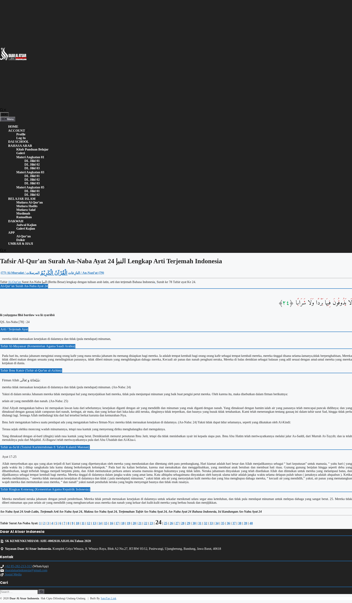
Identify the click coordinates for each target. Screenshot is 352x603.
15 (105, 523)
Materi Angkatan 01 (30, 157)
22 (145, 523)
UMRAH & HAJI (20, 243)
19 (128, 523)
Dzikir (20, 240)
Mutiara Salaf (25, 209)
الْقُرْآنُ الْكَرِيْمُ (53, 272)
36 (228, 523)
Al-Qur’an (23, 236)
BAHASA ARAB (20, 145)
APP (11, 232)
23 (151, 523)
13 (94, 523)
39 (245, 523)
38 (239, 523)
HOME (13, 126)
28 (182, 523)
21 (140, 523)
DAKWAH (15, 221)
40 (251, 523)
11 (83, 523)
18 (122, 523)
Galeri (20, 153)
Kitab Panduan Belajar (32, 149)
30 (194, 523)
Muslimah (23, 213)
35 (222, 523)
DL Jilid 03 (32, 168)
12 (88, 523)
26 (171, 523)
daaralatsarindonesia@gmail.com (25, 570)
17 (117, 523)
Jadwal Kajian (26, 225)
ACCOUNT (16, 130)
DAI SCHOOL (18, 141)
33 (211, 523)
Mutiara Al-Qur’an (29, 202)
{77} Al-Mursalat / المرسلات (20, 272)
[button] (3, 110)
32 (205, 523)
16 (111, 523)
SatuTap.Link (108, 598)
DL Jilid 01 (32, 161)
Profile (20, 134)
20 (134, 523)
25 (165, 523)
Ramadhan (24, 217)
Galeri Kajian (25, 228)
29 (188, 523)
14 (100, 523)
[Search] (41, 592)
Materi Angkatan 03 (30, 172)
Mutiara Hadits (26, 206)
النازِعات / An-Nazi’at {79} (86, 272)
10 (77, 523)
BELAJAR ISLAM (21, 198)
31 (199, 523)
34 (217, 523)
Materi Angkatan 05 (30, 187)
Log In (21, 138)
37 (234, 523)
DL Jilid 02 (32, 164)
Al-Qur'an (15, 282)
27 (177, 523)
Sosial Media (13, 574)
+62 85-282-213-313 (18, 566)
